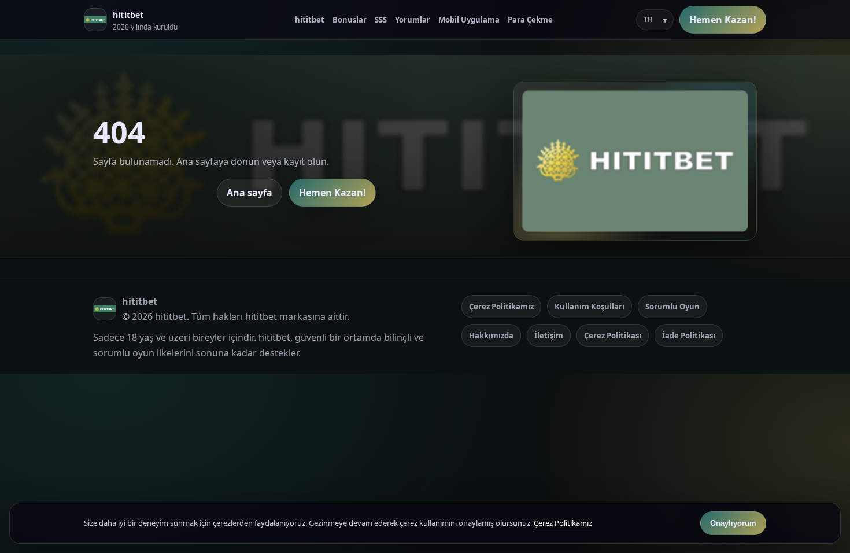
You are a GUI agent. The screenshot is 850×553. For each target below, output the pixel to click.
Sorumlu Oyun (672, 306)
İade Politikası (688, 335)
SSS (381, 19)
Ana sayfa (249, 192)
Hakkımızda (491, 335)
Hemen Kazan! (722, 19)
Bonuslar (349, 19)
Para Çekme (530, 19)
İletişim (548, 335)
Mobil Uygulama (469, 19)
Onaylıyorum (733, 523)
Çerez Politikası (612, 335)
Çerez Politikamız (501, 306)
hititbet (309, 19)
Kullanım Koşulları (589, 306)
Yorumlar (412, 19)
